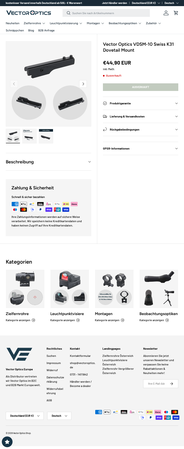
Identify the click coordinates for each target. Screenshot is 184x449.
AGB (49, 400)
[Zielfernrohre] (25, 289)
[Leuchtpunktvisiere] (69, 289)
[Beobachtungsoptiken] (159, 289)
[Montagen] (114, 289)
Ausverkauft (140, 87)
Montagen (103, 313)
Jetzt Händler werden (114, 2)
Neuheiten (12, 23)
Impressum (54, 363)
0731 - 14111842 (79, 374)
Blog (31, 30)
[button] (176, 13)
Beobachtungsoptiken (158, 313)
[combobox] (106, 13)
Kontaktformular (80, 355)
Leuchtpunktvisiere (67, 313)
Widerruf (52, 370)
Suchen (51, 355)
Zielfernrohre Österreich (117, 355)
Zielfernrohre (17, 313)
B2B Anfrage (46, 30)
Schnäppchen (15, 30)
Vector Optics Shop (22, 433)
